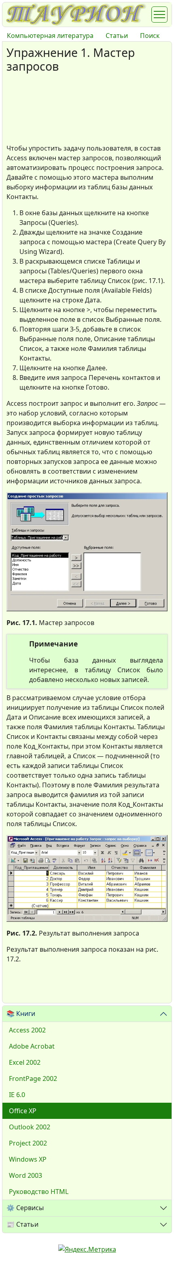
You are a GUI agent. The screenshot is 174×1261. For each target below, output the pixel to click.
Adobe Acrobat (32, 1046)
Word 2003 (25, 1175)
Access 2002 (27, 1030)
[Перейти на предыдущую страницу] (16, 986)
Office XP (22, 1110)
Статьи (117, 35)
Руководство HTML (38, 1191)
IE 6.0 (17, 1094)
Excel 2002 (24, 1062)
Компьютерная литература (50, 35)
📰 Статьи (22, 1224)
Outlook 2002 (29, 1127)
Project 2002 (28, 1143)
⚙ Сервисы (25, 1207)
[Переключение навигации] (159, 14)
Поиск (149, 35)
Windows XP (28, 1159)
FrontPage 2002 (33, 1078)
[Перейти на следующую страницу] (41, 986)
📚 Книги (20, 1013)
